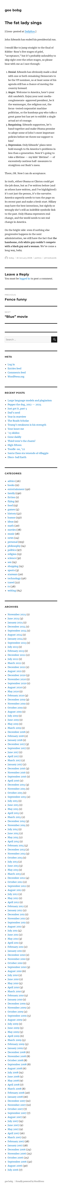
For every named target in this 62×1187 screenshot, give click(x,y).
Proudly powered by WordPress (30, 1181)
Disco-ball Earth (17, 457)
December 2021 (16, 667)
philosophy (14, 545)
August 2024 (15, 634)
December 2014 (16, 821)
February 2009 (16, 1044)
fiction (11, 497)
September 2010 (17, 967)
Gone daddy (14, 436)
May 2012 (13, 898)
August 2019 (15, 711)
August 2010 (15, 971)
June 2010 (13, 979)
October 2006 (15, 1157)
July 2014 (13, 829)
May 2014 (13, 837)
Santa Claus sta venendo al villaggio (28, 453)
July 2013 (13, 861)
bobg (11, 258)
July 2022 (13, 659)
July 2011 (12, 930)
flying (11, 501)
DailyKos (30, 31)
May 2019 (13, 723)
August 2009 (15, 1019)
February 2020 (16, 695)
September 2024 (17, 630)
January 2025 (15, 622)
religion (12, 554)
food (10, 505)
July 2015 (13, 800)
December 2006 (17, 1149)
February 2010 (16, 995)
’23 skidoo (13, 432)
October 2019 (15, 707)
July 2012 (13, 894)
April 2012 (13, 902)
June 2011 (13, 934)
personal (13, 541)
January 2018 (15, 740)
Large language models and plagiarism (30, 400)
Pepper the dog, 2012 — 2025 (24, 404)
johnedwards (50, 258)
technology (14, 578)
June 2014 (13, 833)
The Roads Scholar (18, 420)
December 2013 (16, 849)
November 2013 (16, 853)
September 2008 (17, 1064)
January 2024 (15, 638)
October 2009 (15, 1011)
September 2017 (17, 748)
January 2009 (15, 1048)
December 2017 (16, 744)
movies (12, 529)
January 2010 (15, 999)
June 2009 (13, 1027)
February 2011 (15, 946)
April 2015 (13, 813)
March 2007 (14, 1137)
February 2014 (16, 845)
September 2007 (17, 1113)
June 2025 (13, 618)
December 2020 (17, 675)
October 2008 (15, 1060)
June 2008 (13, 1076)
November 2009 (17, 1007)
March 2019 (14, 727)
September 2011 (17, 922)
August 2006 (15, 1165)
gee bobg (13, 10)
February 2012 (16, 906)
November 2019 (17, 703)
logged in (24, 278)
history (12, 513)
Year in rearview (17, 416)
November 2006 (17, 1153)
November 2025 (17, 614)
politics (38, 258)
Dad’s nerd (14, 412)
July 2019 (13, 715)
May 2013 (13, 869)
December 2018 (16, 732)
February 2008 (16, 1092)
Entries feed (14, 368)
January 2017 (15, 764)
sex (10, 562)
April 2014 (13, 841)
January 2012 (15, 910)
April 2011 (13, 942)
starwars (12, 574)
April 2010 (13, 987)
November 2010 (17, 959)
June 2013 (13, 865)
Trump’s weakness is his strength (27, 424)
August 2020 (15, 687)
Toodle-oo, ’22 (16, 449)
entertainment (16, 489)
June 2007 (13, 1125)
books (11, 485)
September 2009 (17, 1015)
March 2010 (14, 991)
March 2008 (14, 1088)
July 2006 (13, 1169)
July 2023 (13, 646)
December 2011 (16, 914)
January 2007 (15, 1145)
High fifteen (15, 445)
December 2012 (16, 877)
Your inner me (16, 428)
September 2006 (17, 1161)
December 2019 (16, 699)
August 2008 (15, 1068)
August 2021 (15, 671)
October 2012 (15, 882)
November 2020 (17, 679)
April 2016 (13, 780)
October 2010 (15, 963)
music (11, 533)
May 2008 (13, 1080)
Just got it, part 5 (17, 408)
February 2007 (16, 1141)
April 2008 (13, 1084)
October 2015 (15, 792)
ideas (11, 521)
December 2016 (16, 768)
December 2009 (17, 1003)
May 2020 (13, 691)
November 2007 (17, 1104)
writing (12, 590)
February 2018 (16, 736)
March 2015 (14, 817)
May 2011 (13, 938)
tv (9, 586)
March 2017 (14, 760)
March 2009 (14, 1040)
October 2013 (15, 857)
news (11, 537)
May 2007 (13, 1129)
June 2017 (13, 752)
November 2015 (17, 788)
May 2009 (13, 1031)
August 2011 (14, 926)
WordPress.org (16, 376)
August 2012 (15, 890)
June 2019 (13, 719)
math (11, 525)
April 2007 (13, 1133)
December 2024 (17, 626)
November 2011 (16, 918)
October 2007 (15, 1109)
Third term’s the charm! (21, 441)
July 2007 (13, 1121)
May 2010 (13, 983)
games (11, 509)
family (11, 493)
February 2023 (16, 650)
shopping (13, 566)
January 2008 (15, 1096)
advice (11, 481)
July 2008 (13, 1072)
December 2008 (17, 1052)
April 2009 (14, 1036)
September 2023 (17, 642)
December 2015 (16, 784)
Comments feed (17, 372)
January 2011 (15, 950)
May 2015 (13, 809)
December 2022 (17, 655)
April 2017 (13, 756)
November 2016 (17, 772)
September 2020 (17, 683)
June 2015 (13, 804)
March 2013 (14, 873)
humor (11, 517)
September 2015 (17, 796)
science (12, 558)
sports (11, 570)
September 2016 (17, 776)
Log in (11, 364)
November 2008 (17, 1056)
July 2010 (13, 975)
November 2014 (17, 825)
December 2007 (16, 1100)
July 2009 (13, 1023)
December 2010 (16, 954)
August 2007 (15, 1117)
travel (11, 582)
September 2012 (17, 886)
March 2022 (14, 663)
